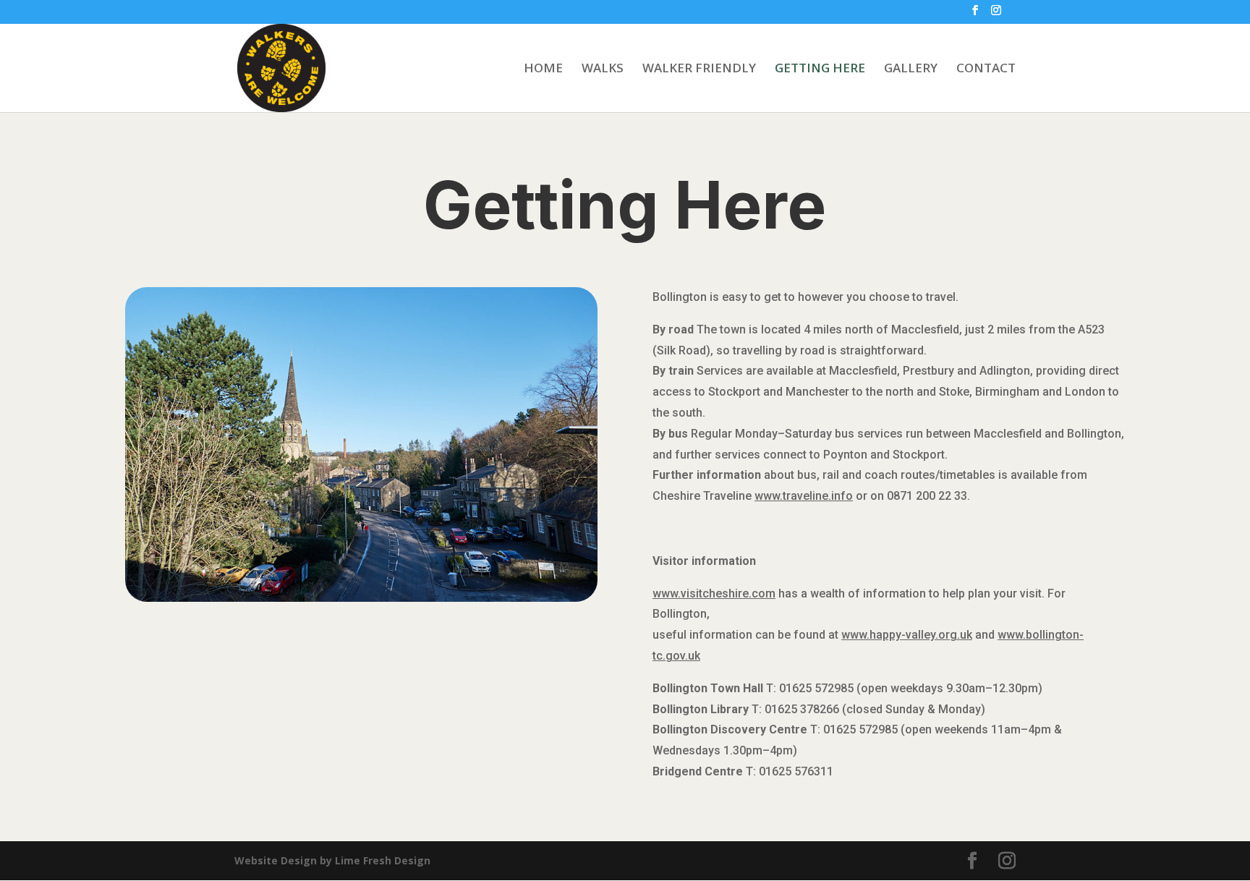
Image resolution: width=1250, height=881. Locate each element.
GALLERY (911, 69)
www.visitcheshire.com (713, 593)
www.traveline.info (803, 496)
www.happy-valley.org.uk (906, 635)
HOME (543, 69)
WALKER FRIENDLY (699, 69)
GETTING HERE (820, 69)
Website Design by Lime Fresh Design (332, 860)
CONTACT (986, 69)
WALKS (603, 69)
